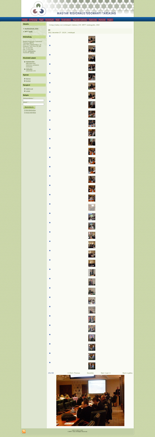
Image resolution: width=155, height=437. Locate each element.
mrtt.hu (32, 52)
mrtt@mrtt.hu (32, 51)
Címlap (51, 25)
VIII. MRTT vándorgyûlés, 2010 (89, 25)
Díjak (57, 20)
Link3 (81, 430)
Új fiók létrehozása (30, 110)
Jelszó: (25, 102)
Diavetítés (90, 373)
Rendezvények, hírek (31, 28)
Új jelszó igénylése (30, 112)
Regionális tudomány (80, 20)
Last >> (108, 373)
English (110, 20)
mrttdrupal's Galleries (71, 25)
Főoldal (24, 20)
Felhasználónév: (28, 98)
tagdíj (30, 31)
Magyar (28, 79)
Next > (103, 373)
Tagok (41, 20)
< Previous (76, 373)
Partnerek (102, 20)
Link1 (73, 430)
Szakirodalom (66, 20)
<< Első (70, 373)
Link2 (77, 430)
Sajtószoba (93, 20)
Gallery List (29, 89)
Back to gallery (128, 373)
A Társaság (33, 20)
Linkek (28, 91)
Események (50, 20)
